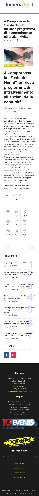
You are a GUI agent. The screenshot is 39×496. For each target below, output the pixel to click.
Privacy (23, 415)
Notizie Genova (19, 477)
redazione (27, 108)
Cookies (16, 415)
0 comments (11, 111)
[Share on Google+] (16, 195)
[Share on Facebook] (10, 195)
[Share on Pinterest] (20, 195)
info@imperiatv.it (19, 389)
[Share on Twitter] (13, 195)
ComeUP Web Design (26, 493)
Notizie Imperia (19, 468)
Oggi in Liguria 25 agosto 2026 (15, 263)
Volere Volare (19, 464)
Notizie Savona (19, 473)
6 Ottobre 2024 (11, 108)
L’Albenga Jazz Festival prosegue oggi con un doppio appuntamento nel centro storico (19, 310)
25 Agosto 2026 (12, 266)
